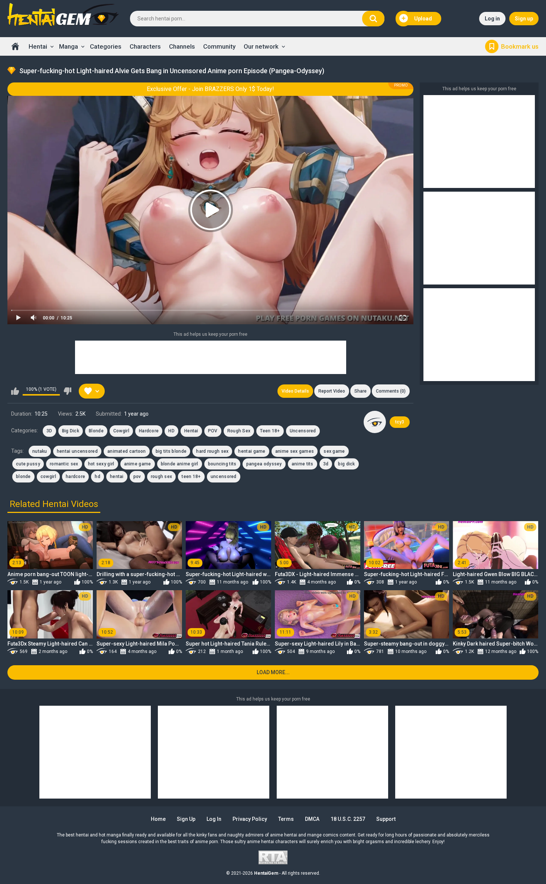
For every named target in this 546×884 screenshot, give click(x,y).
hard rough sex (212, 451)
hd (97, 476)
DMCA (312, 819)
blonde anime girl (179, 464)
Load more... (273, 672)
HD (171, 430)
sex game (334, 451)
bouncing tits (222, 464)
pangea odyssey (264, 464)
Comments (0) (391, 391)
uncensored (224, 476)
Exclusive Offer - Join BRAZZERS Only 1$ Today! (210, 88)
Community (219, 46)
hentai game (251, 451)
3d (326, 464)
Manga (68, 46)
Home (15, 46)
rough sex (161, 476)
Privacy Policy (250, 819)
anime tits (302, 464)
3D (49, 430)
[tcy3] (375, 422)
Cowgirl (121, 430)
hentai (117, 476)
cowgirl (48, 476)
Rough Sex (239, 430)
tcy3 (399, 422)
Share (360, 391)
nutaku (39, 451)
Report (331, 391)
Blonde (96, 430)
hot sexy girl (101, 464)
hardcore (75, 476)
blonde (23, 476)
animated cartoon (126, 451)
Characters (145, 46)
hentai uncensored (77, 451)
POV (213, 430)
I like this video (15, 391)
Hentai (38, 46)
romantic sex (64, 464)
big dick (346, 464)
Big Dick (70, 430)
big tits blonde (171, 451)
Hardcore (149, 430)
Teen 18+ (270, 430)
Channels (182, 46)
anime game (137, 464)
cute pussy (28, 464)
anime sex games (294, 451)
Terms (286, 819)
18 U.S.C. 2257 (348, 819)
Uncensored (303, 430)
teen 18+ (191, 476)
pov (137, 476)
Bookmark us (520, 46)
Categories (105, 46)
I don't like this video (67, 391)
